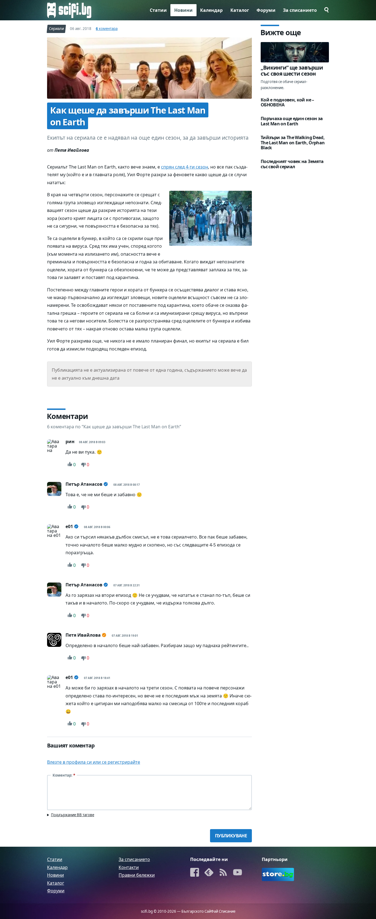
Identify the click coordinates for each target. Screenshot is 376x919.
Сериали (56, 28)
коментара (107, 28)
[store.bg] (278, 874)
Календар (211, 10)
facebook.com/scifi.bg (194, 873)
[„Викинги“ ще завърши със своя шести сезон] (295, 52)
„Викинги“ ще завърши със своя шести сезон (292, 70)
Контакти (129, 867)
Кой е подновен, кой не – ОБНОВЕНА (287, 102)
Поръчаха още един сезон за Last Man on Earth (292, 121)
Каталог (239, 10)
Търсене (324, 10)
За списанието (300, 10)
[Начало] (69, 10)
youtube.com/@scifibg (237, 873)
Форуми (266, 10)
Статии (158, 10)
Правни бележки (137, 875)
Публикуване (231, 836)
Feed (223, 873)
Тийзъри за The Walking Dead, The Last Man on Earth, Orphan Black (293, 143)
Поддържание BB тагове (72, 815)
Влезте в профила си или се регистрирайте (93, 762)
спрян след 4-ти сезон (184, 167)
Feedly (209, 873)
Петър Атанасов (84, 484)
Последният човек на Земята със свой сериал (292, 164)
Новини (183, 10)
